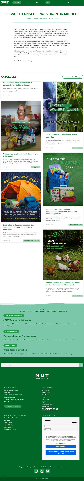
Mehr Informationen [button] (61, 443)
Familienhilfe (37, 18)
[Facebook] (46, 409)
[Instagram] (43, 409)
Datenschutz (45, 399)
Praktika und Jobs (47, 395)
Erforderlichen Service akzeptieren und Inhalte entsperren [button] (61, 452)
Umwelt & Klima (9, 425)
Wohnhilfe (44, 18)
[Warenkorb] (47, 2)
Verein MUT (45, 390)
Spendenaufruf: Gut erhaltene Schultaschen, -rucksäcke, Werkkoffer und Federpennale (61, 211)
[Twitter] (48, 471)
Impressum (45, 402)
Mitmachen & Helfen (10, 429)
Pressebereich (46, 406)
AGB (43, 397)
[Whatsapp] (57, 409)
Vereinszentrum (8, 427)
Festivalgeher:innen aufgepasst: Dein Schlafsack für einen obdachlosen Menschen (18, 227)
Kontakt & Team (46, 392)
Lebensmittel (8, 422)
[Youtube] (51, 409)
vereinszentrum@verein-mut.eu (13, 394)
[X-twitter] (48, 409)
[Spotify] (54, 409)
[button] (68, 2)
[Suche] (81, 365)
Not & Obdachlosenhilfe (11, 418)
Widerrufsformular (47, 404)
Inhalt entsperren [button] (61, 446)
